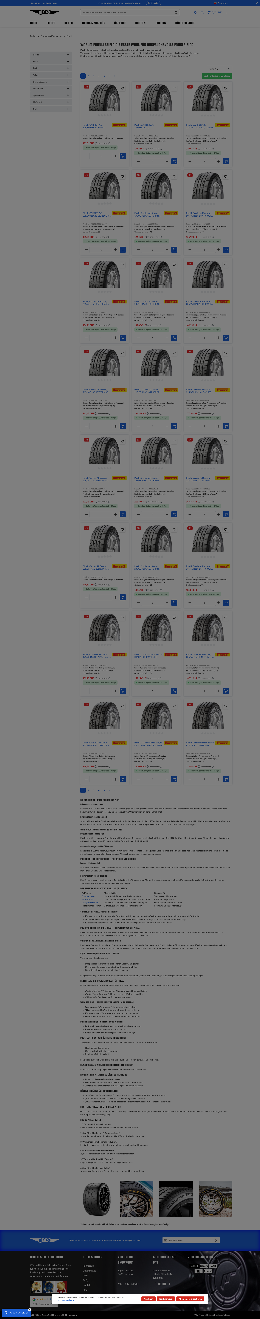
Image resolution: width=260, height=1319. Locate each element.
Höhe (35, 61)
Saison (36, 75)
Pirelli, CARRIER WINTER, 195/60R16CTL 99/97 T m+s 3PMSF (96, 655)
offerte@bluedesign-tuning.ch (163, 1276)
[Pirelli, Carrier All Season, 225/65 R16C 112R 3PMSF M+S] (156, 450)
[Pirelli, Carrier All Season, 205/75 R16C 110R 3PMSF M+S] (156, 274)
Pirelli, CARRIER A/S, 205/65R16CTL (144, 126)
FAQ (85, 1280)
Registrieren (51, 3)
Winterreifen (88, 899)
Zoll (35, 68)
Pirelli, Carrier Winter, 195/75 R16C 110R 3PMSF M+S (148, 655)
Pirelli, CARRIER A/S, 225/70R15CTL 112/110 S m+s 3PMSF (97, 214)
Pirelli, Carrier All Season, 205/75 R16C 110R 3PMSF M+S (146, 302)
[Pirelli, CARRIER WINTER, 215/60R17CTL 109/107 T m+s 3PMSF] (105, 715)
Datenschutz (89, 1270)
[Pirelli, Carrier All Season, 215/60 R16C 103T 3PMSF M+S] (105, 362)
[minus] (87, 156)
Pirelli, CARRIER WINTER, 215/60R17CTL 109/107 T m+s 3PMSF (97, 744)
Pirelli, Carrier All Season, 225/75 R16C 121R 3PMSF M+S (95, 567)
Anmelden (35, 3)
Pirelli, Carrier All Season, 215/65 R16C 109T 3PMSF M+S (146, 391)
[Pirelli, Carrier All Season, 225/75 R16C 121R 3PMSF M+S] (105, 538)
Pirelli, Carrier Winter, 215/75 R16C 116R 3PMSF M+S (200, 744)
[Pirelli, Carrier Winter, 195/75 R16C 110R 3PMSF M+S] (156, 627)
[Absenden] (216, 1240)
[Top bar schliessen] (256, 3)
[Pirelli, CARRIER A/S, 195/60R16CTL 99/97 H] (105, 97)
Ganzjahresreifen (90, 902)
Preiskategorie (40, 82)
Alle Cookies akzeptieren (190, 1299)
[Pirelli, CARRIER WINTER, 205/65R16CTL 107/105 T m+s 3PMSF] (208, 627)
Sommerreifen (88, 896)
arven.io (73, 1315)
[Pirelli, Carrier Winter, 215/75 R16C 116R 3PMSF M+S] (208, 715)
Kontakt (87, 1285)
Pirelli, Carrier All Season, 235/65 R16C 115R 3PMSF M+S (146, 567)
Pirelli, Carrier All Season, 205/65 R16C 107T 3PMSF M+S (95, 302)
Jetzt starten (153, 3)
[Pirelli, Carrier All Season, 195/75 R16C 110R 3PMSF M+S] (156, 185)
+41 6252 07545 (161, 1270)
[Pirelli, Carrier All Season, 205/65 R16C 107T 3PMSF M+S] (105, 274)
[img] (119, 124)
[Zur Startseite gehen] (44, 12)
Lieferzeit (37, 102)
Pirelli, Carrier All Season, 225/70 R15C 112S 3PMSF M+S (198, 479)
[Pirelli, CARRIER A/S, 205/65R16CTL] (156, 97)
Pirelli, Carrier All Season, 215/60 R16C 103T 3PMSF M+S (95, 391)
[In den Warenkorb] (123, 156)
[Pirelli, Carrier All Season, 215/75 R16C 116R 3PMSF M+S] (105, 450)
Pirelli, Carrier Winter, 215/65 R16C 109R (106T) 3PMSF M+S (148, 744)
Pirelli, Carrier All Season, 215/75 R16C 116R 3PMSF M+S (95, 479)
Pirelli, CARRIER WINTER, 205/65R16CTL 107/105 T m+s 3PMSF (200, 655)
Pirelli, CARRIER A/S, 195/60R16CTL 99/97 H (94, 126)
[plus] (115, 156)
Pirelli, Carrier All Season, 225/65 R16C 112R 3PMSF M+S (146, 479)
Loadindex (38, 88)
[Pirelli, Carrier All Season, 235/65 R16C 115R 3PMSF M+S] (156, 538)
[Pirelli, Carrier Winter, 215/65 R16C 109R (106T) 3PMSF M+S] (156, 715)
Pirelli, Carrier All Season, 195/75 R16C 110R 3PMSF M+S (146, 214)
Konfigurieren (165, 1299)
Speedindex (38, 95)
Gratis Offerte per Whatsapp (217, 76)
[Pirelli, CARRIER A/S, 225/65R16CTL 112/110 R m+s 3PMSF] (208, 97)
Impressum (88, 1265)
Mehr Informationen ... (66, 1300)
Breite (36, 54)
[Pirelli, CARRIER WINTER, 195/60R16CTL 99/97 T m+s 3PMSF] (105, 627)
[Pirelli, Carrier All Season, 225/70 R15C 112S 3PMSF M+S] (208, 450)
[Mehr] (227, 12)
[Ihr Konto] (202, 12)
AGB (85, 1275)
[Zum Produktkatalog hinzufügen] (122, 88)
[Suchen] (176, 12)
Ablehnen (148, 1299)
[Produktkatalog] (196, 12)
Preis (35, 109)
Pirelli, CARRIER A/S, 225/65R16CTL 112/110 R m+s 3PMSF (200, 126)
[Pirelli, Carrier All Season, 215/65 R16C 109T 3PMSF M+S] (156, 362)
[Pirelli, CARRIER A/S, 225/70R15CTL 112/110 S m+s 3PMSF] (105, 185)
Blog (85, 1289)
